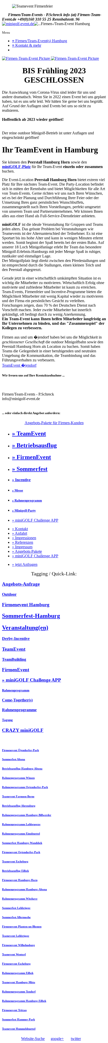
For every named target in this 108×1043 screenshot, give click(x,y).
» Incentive (21, 480)
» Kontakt (20, 529)
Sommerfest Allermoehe (16, 917)
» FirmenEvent (31, 457)
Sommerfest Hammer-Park (18, 1019)
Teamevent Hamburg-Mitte (18, 982)
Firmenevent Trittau (14, 1010)
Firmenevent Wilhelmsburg (18, 945)
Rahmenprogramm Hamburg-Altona (24, 889)
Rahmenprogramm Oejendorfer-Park (25, 787)
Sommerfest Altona (13, 759)
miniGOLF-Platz (16, 166)
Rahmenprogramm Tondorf (19, 991)
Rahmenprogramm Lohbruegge (21, 824)
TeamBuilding (14, 659)
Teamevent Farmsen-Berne (18, 796)
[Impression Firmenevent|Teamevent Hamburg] (26, 58)
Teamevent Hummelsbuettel (18, 1028)
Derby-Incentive (16, 638)
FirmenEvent (15, 669)
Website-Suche (33, 1038)
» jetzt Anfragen (24, 564)
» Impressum (22, 547)
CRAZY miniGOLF (22, 730)
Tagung (7, 720)
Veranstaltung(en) (25, 627)
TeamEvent (13, 649)
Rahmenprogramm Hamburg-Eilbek (24, 1000)
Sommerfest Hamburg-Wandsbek (22, 842)
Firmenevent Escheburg (16, 963)
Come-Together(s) (17, 700)
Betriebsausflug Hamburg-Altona (22, 768)
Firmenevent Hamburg (25, 604)
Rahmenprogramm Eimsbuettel (21, 833)
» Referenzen (22, 542)
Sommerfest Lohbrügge (16, 907)
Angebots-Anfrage (21, 584)
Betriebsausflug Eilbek (15, 870)
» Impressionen (24, 538)
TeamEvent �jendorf (19, 365)
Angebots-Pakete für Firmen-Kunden (54, 423)
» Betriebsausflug (34, 445)
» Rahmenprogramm (27, 500)
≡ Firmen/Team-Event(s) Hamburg (39, 41)
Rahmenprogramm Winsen (18, 777)
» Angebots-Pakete (27, 551)
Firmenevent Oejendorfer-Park (21, 852)
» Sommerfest (29, 469)
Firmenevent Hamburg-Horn (19, 880)
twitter (76, 1038)
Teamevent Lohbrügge (15, 935)
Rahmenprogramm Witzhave (19, 898)
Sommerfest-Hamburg (31, 616)
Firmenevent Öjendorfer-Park (20, 750)
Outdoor (9, 594)
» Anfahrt (19, 533)
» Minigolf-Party (24, 510)
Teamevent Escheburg (15, 861)
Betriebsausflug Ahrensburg (18, 805)
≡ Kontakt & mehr (26, 45)
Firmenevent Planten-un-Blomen (21, 926)
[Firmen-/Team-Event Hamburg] (18, 24)
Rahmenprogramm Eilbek (17, 972)
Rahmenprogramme (19, 710)
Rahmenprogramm (15, 690)
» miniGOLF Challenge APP (35, 520)
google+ (57, 1038)
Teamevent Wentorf (14, 954)
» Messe (17, 490)
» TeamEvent (29, 433)
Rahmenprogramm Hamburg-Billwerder (26, 814)
